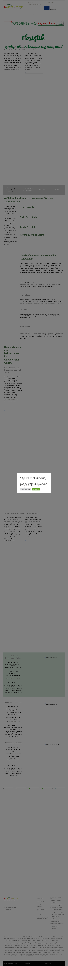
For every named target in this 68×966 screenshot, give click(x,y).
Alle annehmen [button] (36, 489)
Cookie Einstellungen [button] (25, 489)
